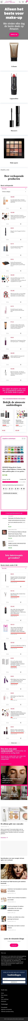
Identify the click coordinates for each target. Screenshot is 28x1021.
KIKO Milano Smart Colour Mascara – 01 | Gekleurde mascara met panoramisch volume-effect (18, 680)
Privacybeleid (4, 1007)
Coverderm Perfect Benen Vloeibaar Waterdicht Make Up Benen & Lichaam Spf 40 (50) (18, 201)
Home (2, 993)
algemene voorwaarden (6, 1009)
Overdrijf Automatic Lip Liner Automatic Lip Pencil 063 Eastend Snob (17, 310)
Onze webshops (4, 999)
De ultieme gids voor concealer (12, 824)
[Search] (19, 2)
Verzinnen (3, 837)
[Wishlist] (23, 2)
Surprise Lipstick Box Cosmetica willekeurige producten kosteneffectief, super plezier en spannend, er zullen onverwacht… (18, 217)
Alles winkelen (4, 995)
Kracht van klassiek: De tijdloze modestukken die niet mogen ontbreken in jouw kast (15, 908)
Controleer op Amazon (14, 495)
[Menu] (1, 2)
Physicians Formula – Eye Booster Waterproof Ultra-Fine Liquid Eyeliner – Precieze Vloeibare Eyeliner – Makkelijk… (18, 373)
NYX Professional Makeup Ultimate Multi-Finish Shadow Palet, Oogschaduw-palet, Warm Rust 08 (17, 534)
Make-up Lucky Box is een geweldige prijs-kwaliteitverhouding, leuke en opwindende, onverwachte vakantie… (18, 294)
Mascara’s (10, 541)
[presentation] (2, 415)
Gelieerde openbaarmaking (7, 1011)
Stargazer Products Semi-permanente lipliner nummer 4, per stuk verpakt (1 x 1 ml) (18, 578)
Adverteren (3, 1001)
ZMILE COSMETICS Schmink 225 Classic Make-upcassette (17, 357)
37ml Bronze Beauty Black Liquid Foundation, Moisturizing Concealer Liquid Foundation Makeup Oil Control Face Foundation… (18, 326)
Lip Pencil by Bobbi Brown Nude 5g (18, 645)
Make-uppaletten (12, 529)
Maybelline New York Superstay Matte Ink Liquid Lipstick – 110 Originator (18, 341)
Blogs (2, 997)
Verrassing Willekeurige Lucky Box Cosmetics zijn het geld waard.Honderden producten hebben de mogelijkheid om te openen (18, 279)
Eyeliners (10, 516)
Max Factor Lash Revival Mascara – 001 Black (21, 422)
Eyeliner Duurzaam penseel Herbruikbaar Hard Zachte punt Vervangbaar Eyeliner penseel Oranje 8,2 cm (18, 264)
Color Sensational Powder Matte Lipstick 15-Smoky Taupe (17, 247)
